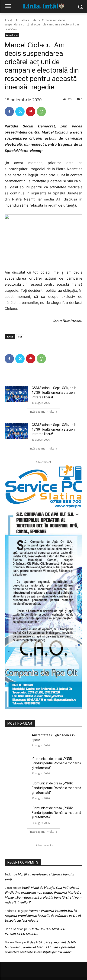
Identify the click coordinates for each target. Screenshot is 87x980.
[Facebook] (9, 111)
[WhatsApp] (41, 111)
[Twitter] (20, 111)
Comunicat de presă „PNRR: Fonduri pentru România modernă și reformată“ (56, 763)
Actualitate (22, 20)
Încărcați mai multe (41, 412)
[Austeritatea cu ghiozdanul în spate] (16, 741)
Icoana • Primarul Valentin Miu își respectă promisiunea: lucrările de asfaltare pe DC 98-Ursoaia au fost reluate (43, 916)
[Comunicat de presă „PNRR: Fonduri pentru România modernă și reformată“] (16, 765)
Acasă (9, 20)
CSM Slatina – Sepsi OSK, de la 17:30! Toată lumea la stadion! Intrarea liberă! (54, 392)
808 (20, 336)
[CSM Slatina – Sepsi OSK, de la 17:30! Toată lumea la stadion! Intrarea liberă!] (16, 394)
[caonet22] (43, 608)
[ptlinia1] (43, 486)
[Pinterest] (30, 111)
